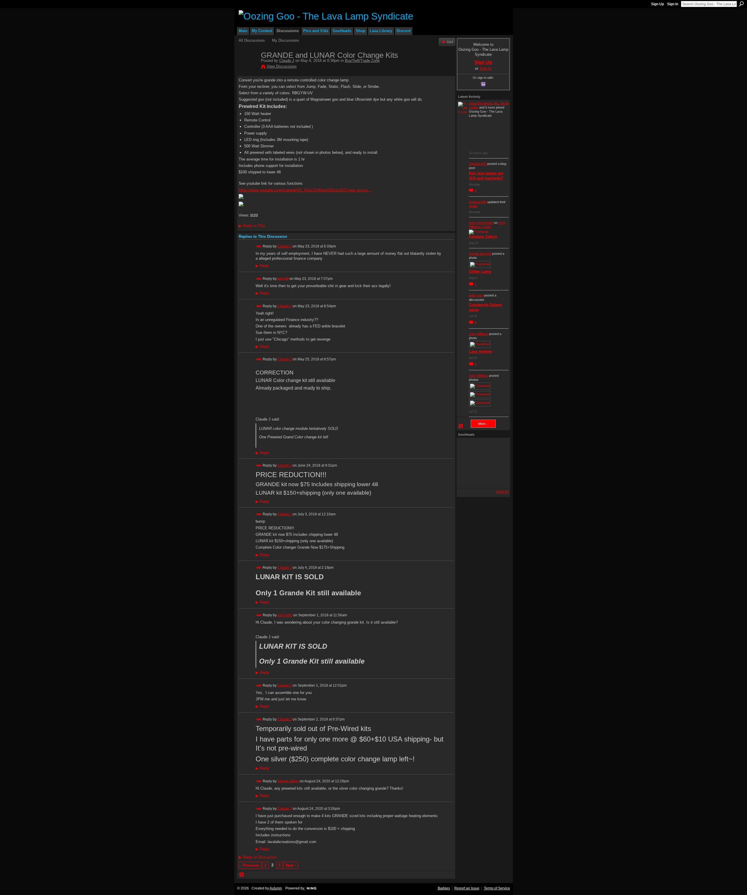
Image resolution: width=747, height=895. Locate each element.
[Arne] (482, 479)
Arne (472, 222)
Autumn (276, 888)
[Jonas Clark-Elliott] (466, 463)
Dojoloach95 (477, 163)
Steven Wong (288, 781)
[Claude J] (248, 67)
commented (485, 222)
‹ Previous (250, 865)
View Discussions (282, 66)
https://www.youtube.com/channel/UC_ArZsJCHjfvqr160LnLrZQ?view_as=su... (305, 190)
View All (502, 492)
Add (450, 42)
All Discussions (252, 40)
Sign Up (657, 4)
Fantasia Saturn (483, 236)
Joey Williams (478, 334)
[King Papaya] (466, 447)
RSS (242, 874)
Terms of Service (497, 888)
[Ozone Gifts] (498, 447)
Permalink (259, 246)
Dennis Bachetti (480, 253)
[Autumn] (466, 479)
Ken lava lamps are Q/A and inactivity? (486, 175)
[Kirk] (482, 463)
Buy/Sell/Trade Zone (362, 60)
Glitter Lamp (480, 271)
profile (473, 206)
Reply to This (252, 226)
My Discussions (285, 40)
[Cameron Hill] (482, 447)
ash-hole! (284, 615)
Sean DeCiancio (480, 103)
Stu (495, 103)
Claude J (286, 60)
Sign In (672, 4)
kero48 (283, 278)
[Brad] (498, 463)
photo (487, 226)
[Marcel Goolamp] (498, 479)
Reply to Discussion (258, 857)
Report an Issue (466, 888)
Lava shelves (480, 351)
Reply (262, 266)
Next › (291, 865)
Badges (444, 888)
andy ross (476, 295)
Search (741, 3)
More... (483, 423)
